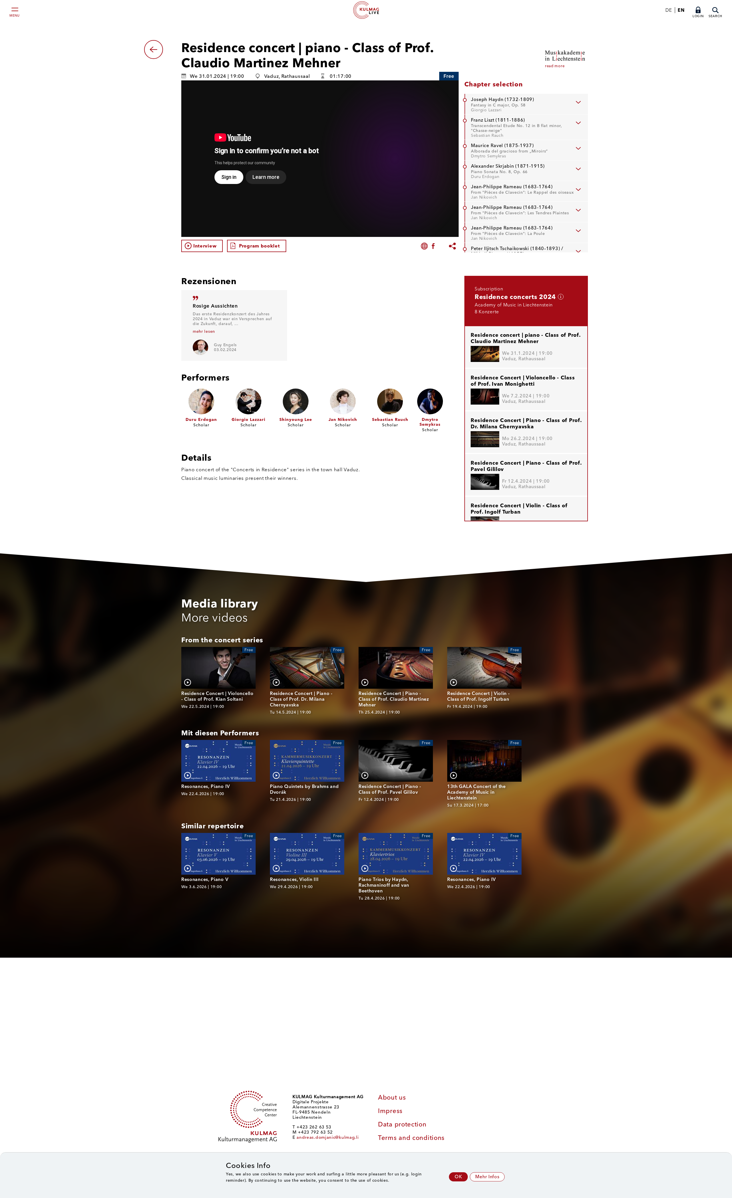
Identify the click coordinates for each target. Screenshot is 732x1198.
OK (458, 1176)
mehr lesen (204, 331)
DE (668, 10)
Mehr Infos (487, 1176)
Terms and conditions (411, 1138)
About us (392, 1097)
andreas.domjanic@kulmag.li (328, 1137)
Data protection (402, 1124)
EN (681, 10)
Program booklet (259, 246)
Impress (390, 1111)
